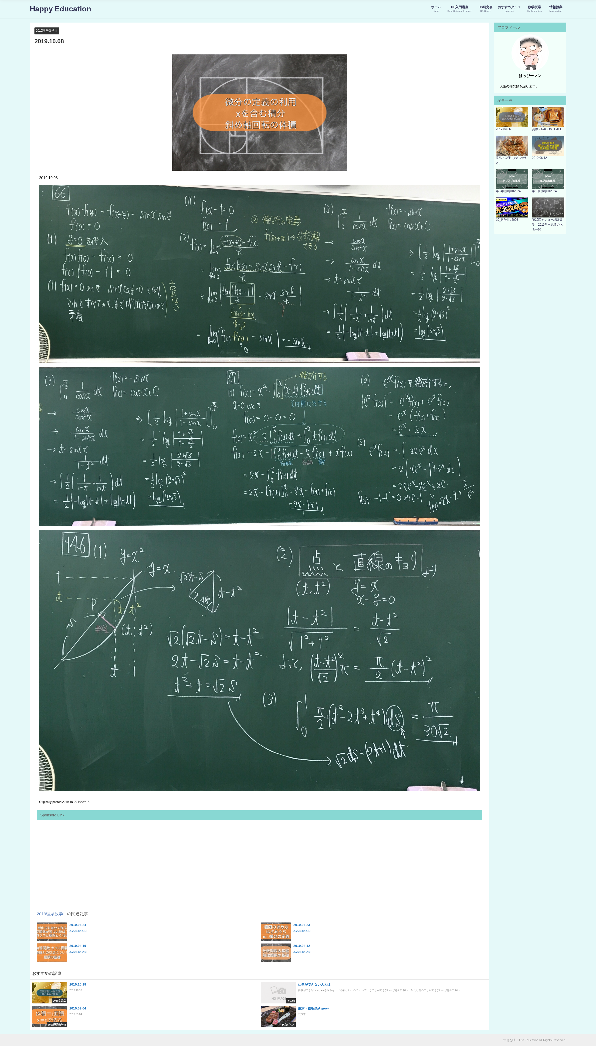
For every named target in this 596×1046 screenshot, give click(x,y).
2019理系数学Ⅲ (47, 30)
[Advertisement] (178, 855)
